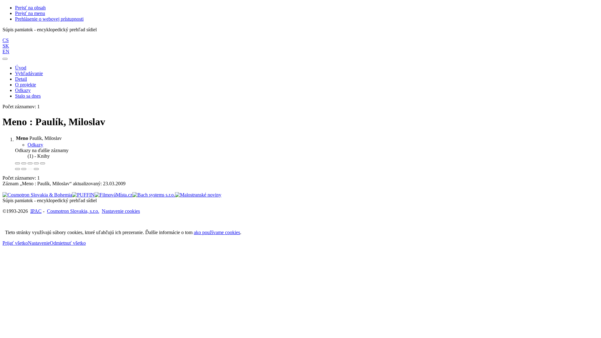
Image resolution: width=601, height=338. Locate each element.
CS (6, 40)
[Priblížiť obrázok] (17, 163)
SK (6, 46)
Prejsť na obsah (30, 7)
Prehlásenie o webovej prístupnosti (49, 19)
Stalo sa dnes (28, 96)
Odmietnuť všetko (68, 243)
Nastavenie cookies (121, 211)
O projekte (25, 84)
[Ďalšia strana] (36, 169)
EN (6, 51)
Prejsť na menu (30, 13)
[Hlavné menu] (5, 59)
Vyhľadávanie (29, 73)
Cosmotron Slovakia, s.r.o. (73, 211)
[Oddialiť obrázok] (23, 163)
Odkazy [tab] (35, 144)
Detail (21, 79)
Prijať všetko (15, 243)
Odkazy (23, 90)
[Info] (42, 163)
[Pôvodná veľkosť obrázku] (30, 163)
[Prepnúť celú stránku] (36, 163)
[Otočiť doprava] (23, 169)
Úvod (20, 67)
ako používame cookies (217, 232)
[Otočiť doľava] (17, 169)
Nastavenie (39, 243)
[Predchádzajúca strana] (30, 169)
